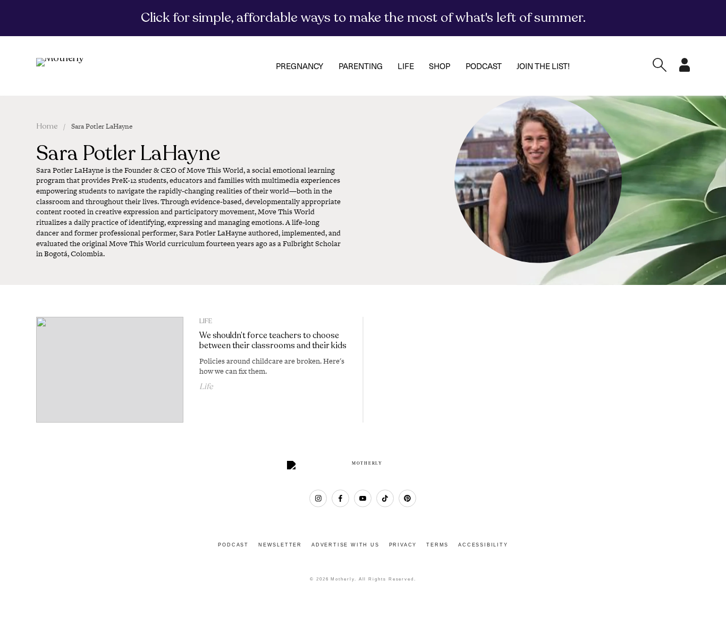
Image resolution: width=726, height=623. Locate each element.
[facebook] (340, 498)
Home (47, 126)
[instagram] (318, 498)
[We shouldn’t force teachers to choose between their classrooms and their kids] (109, 370)
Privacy (403, 545)
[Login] (684, 68)
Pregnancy (299, 65)
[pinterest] (407, 498)
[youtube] (363, 498)
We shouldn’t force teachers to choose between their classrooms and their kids (273, 340)
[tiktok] (385, 498)
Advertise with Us (345, 545)
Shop (439, 65)
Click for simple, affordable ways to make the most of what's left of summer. (363, 18)
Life (406, 65)
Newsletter (280, 545)
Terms (437, 545)
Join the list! (543, 65)
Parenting (361, 65)
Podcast (484, 65)
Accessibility (483, 545)
